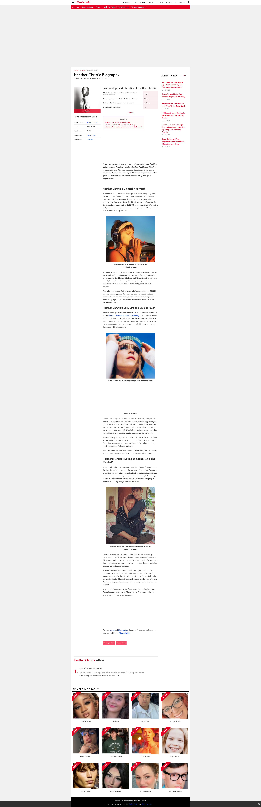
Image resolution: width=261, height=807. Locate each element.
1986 (96, 122)
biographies (123, 630)
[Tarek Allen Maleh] (115, 754)
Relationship (171, 2)
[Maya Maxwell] (175, 754)
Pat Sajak (112, 7)
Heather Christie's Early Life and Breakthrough (120, 125)
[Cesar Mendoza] (86, 754)
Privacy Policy (133, 804)
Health (160, 2)
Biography (126, 2)
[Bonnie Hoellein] (145, 789)
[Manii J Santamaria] (175, 789)
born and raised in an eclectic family (124, 315)
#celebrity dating (121, 643)
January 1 (90, 122)
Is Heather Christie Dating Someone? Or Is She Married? (123, 127)
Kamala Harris (123, 7)
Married (152, 2)
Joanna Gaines (88, 7)
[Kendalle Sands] (86, 719)
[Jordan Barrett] (86, 789)
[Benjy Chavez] (145, 719)
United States (91, 135)
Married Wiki (83, 2)
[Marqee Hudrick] (175, 719)
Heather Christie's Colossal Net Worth (117, 122)
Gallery (182, 2)
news (112, 630)
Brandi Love (101, 7)
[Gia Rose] (115, 719)
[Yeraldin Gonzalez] (115, 789)
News (135, 2)
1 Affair (130, 113)
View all (183, 75)
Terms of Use (147, 804)
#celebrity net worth (109, 643)
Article (143, 2)
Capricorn (90, 139)
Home (76, 70)
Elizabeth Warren (138, 7)
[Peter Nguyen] (145, 754)
